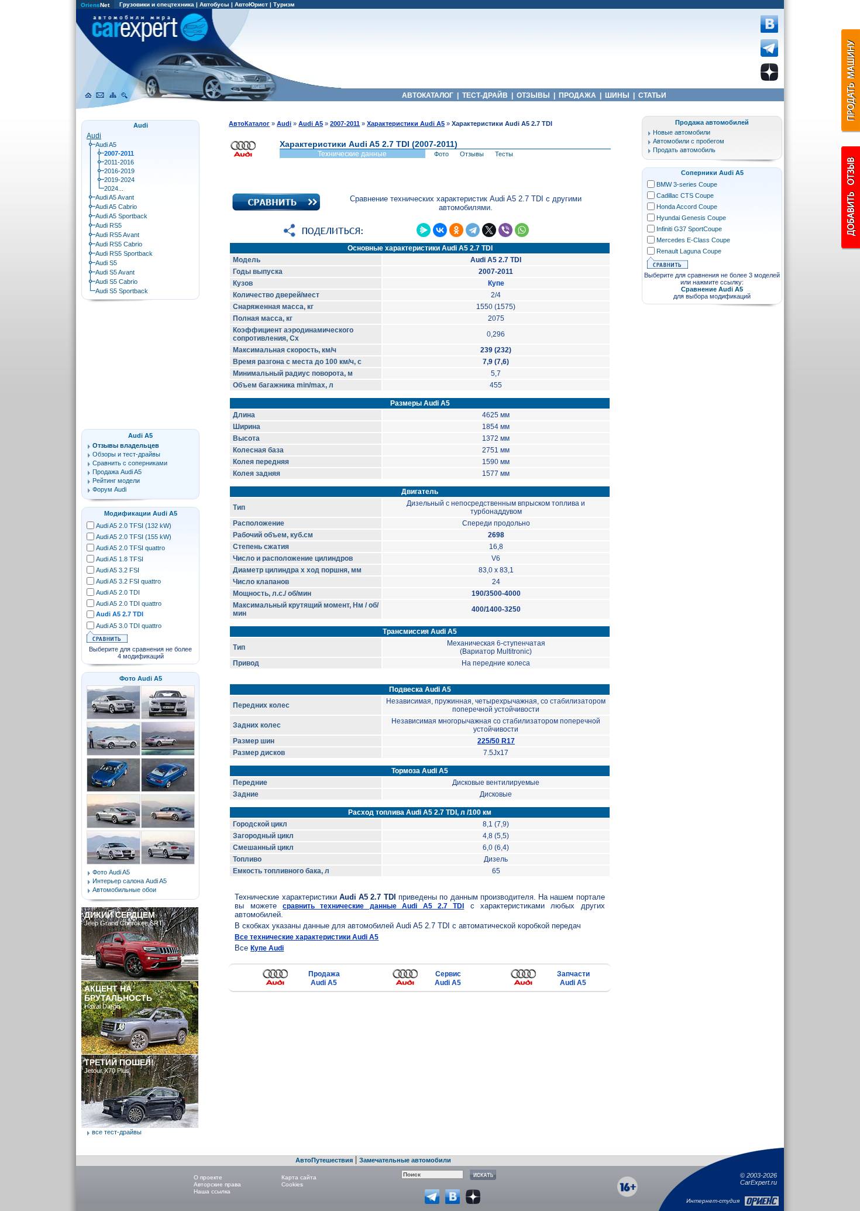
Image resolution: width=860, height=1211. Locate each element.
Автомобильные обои (124, 889)
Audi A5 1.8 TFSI (119, 558)
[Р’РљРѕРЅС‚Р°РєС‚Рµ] (440, 230)
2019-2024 (119, 179)
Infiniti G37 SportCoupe (689, 228)
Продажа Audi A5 (324, 978)
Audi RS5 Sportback (124, 253)
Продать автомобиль (684, 149)
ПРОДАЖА (577, 95)
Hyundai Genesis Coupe (691, 217)
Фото (441, 153)
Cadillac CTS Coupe (685, 195)
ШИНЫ (617, 95)
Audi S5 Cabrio (116, 281)
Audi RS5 (108, 225)
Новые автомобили (681, 132)
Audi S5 (106, 262)
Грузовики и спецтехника (156, 4)
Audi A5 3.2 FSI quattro (128, 581)
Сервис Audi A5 (448, 978)
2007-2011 (345, 123)
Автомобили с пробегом (688, 141)
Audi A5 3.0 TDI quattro (128, 625)
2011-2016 (119, 162)
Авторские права (217, 1184)
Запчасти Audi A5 (573, 978)
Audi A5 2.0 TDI (118, 592)
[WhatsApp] (522, 230)
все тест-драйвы (117, 1131)
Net (95, 5)
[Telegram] (473, 230)
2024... (113, 188)
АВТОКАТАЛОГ (427, 95)
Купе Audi (267, 948)
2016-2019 (119, 170)
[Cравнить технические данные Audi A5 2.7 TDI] (276, 208)
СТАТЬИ (652, 95)
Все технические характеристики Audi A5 (307, 937)
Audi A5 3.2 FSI (117, 570)
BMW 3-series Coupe (686, 184)
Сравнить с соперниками (129, 462)
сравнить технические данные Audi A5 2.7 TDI (373, 906)
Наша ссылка (212, 1191)
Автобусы (214, 4)
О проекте (208, 1177)
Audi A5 (105, 144)
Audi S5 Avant (115, 272)
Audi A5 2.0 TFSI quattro (130, 547)
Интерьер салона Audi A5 (129, 880)
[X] (489, 230)
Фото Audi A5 (140, 678)
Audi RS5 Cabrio (118, 244)
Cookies (292, 1184)
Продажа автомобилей (712, 122)
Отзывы (472, 153)
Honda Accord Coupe (686, 206)
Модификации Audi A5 (140, 513)
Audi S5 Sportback (121, 290)
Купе (496, 283)
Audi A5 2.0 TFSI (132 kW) (133, 525)
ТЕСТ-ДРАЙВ (485, 95)
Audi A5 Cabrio (116, 206)
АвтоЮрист (251, 4)
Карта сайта (299, 1177)
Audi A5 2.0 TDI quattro (128, 603)
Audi (94, 136)
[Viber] (505, 230)
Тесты (504, 153)
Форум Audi (109, 489)
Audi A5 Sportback (121, 215)
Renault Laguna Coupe (688, 251)
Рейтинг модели (116, 480)
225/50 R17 (496, 741)
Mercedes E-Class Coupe (693, 239)
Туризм (283, 4)
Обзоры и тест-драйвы (126, 454)
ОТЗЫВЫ (533, 95)
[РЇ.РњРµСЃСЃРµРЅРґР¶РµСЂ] (424, 230)
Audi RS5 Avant (117, 234)
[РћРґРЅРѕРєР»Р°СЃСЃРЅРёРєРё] (456, 230)
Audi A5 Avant (114, 197)
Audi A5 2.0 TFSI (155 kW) (133, 536)
